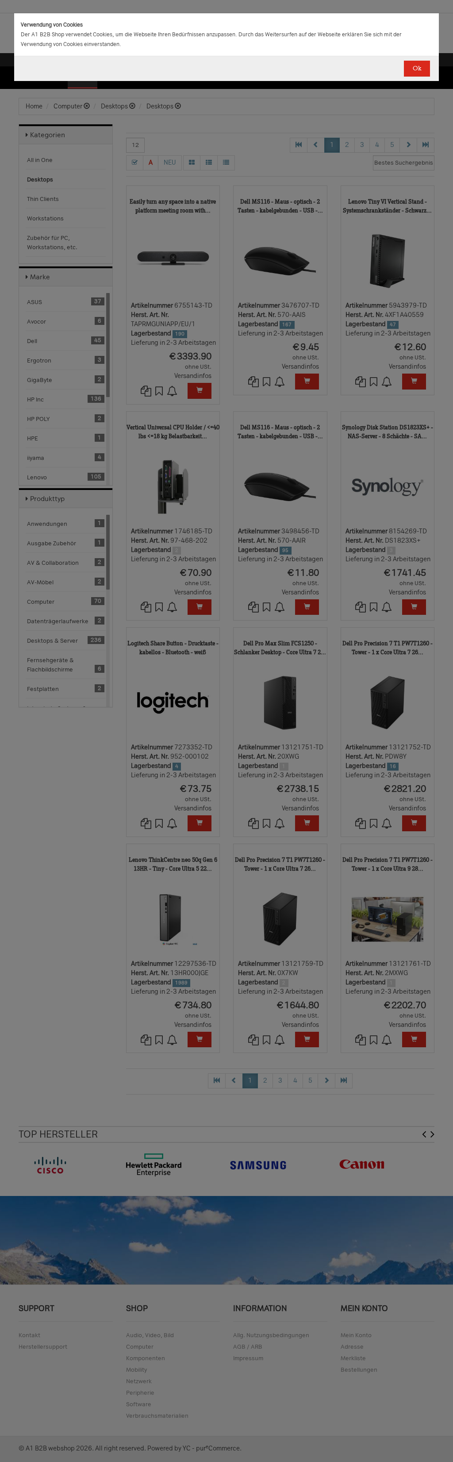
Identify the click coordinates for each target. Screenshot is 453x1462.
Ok (417, 68)
